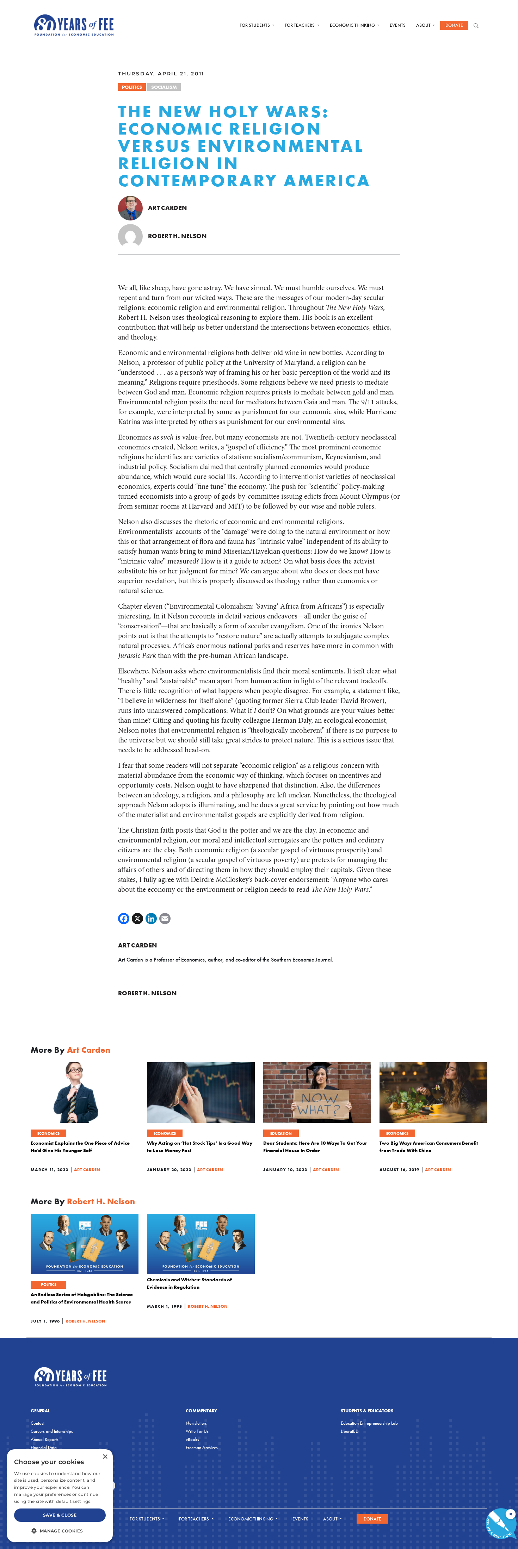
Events (398, 25)
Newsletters (196, 1423)
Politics (132, 87)
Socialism (164, 87)
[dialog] (60, 1495)
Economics (48, 1133)
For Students (255, 25)
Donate (454, 25)
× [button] (104, 1457)
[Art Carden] (130, 207)
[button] (60, 1530)
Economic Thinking (353, 25)
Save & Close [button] (60, 1515)
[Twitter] (137, 918)
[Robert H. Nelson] (130, 235)
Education (281, 1133)
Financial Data (44, 1447)
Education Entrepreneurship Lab (369, 1423)
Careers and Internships (52, 1431)
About (424, 25)
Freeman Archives (202, 1447)
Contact (37, 1423)
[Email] (165, 918)
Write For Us (197, 1431)
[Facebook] (123, 918)
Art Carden (167, 208)
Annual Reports (44, 1439)
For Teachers (300, 25)
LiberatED (349, 1431)
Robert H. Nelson (177, 236)
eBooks (192, 1439)
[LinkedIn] (151, 918)
